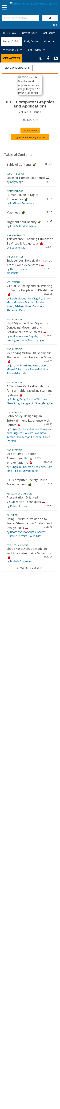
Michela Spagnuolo (21, 561)
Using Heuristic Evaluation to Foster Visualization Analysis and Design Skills (29, 523)
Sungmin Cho (18, 467)
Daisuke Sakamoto (34, 433)
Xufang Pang (18, 399)
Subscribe (30, 130)
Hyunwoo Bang (28, 470)
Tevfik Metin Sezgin (32, 340)
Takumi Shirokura (41, 429)
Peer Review (34, 50)
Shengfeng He (44, 403)
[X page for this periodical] (40, 58)
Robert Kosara (19, 506)
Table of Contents (19, 164)
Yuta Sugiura (14, 433)
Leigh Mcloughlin (20, 298)
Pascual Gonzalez (17, 373)
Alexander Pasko (17, 310)
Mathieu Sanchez (35, 302)
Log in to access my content (30, 137)
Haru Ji (14, 269)
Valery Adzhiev (15, 306)
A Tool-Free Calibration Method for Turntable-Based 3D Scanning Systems (29, 390)
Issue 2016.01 (11, 41)
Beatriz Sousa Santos (23, 532)
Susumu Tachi (18, 247)
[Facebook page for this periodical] (48, 58)
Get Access (11, 58)
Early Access (31, 41)
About (47, 41)
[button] (55, 25)
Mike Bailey (29, 226)
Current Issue (28, 33)
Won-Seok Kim (36, 467)
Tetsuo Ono (14, 437)
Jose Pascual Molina (36, 369)
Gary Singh (16, 182)
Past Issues (48, 33)
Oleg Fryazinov (41, 298)
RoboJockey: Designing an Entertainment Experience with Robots (28, 420)
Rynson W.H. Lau (37, 399)
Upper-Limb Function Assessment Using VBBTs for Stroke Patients (27, 458)
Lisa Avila (15, 226)
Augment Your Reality (21, 222)
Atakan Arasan (19, 336)
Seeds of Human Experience (26, 178)
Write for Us (11, 50)
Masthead (13, 212)
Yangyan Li (27, 403)
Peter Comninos (35, 306)
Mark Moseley (15, 302)
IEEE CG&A (9, 33)
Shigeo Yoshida (19, 429)
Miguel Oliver (15, 369)
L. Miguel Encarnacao (23, 203)
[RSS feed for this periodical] (56, 58)
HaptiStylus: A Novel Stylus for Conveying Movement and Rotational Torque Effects (27, 327)
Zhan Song (13, 403)
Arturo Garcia (40, 365)
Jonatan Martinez (20, 365)
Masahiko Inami (31, 437)
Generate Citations (17, 67)
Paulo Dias (35, 536)
